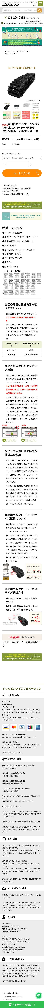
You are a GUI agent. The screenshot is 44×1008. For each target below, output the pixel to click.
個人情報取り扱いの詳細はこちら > (14, 981)
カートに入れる (22, 173)
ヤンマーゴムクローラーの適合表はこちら (21, 643)
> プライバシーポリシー (10, 993)
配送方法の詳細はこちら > (11, 806)
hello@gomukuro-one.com (13, 23)
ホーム (7, 51)
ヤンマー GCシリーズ (11, 54)
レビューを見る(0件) (11, 191)
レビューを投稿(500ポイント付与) (16, 194)
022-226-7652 (16, 17)
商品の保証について (11, 185)
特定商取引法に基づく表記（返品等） (18, 188)
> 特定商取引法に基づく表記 (12, 996)
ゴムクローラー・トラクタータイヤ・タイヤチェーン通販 (17, 2)
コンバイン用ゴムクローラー (20, 51)
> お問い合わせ (7, 999)
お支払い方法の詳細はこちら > (12, 752)
